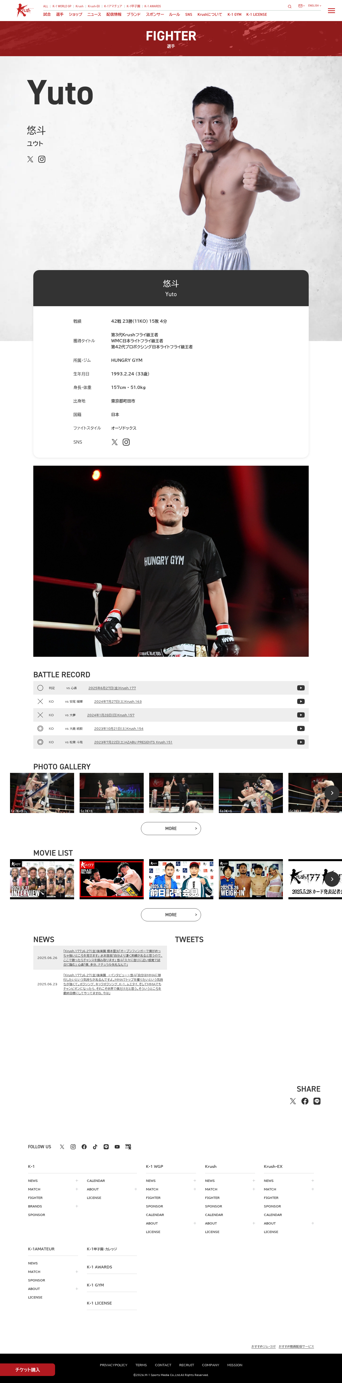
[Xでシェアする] (293, 1101)
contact (163, 1364)
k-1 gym (95, 1285)
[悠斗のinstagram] (42, 159)
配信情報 (113, 15)
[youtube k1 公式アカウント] (117, 1146)
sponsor (36, 1214)
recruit (186, 1364)
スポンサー (155, 15)
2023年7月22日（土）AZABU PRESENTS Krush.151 (133, 742)
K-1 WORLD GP (62, 6)
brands (35, 1206)
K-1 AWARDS (152, 6)
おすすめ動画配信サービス (296, 1346)
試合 (47, 15)
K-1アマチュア (113, 6)
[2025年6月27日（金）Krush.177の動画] (301, 688)
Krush (79, 6)
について (210, 15)
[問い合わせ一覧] (301, 6)
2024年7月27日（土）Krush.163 (118, 701)
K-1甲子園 (133, 6)
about (93, 1189)
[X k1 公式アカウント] (62, 1146)
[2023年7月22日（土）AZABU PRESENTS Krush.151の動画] (301, 742)
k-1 (102, 1249)
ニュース (94, 15)
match (34, 1189)
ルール (174, 15)
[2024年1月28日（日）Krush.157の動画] (301, 715)
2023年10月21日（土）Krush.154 (118, 728)
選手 (60, 15)
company (210, 1364)
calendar (96, 1180)
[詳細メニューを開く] (331, 10)
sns (188, 15)
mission (234, 1364)
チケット (27, 1369)
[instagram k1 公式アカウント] (73, 1146)
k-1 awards (99, 1267)
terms (141, 1364)
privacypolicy (113, 1364)
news (33, 1180)
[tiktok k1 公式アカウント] (95, 1146)
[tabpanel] (42, 793)
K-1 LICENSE (256, 15)
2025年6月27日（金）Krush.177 (112, 687)
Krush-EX (94, 6)
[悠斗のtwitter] (30, 159)
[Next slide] (331, 792)
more (183, 830)
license (94, 1197)
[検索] (291, 6)
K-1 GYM (234, 15)
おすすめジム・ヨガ (263, 1346)
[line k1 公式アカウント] (106, 1146)
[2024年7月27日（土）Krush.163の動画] (301, 701)
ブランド (134, 15)
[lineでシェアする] (317, 1101)
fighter (35, 1197)
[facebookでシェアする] (305, 1101)
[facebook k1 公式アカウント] (84, 1146)
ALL (45, 6)
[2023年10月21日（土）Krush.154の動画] (301, 728)
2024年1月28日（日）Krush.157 (110, 714)
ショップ (75, 15)
